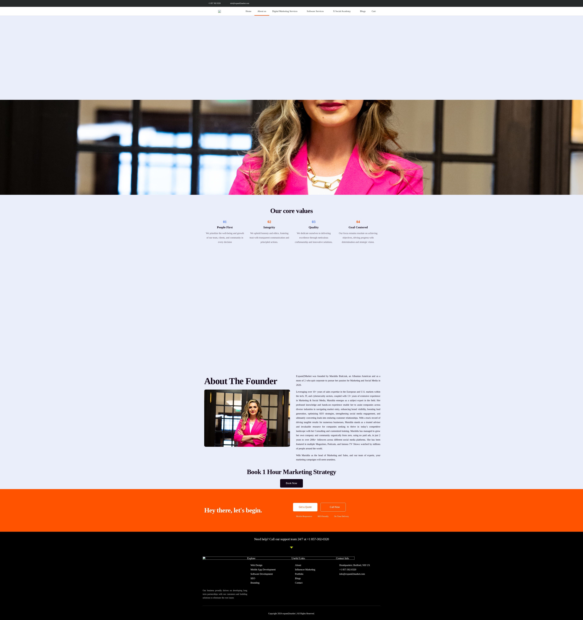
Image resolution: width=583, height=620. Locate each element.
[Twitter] (356, 3)
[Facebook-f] (349, 3)
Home (248, 11)
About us (261, 11)
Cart (374, 11)
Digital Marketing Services (284, 11)
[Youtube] (376, 3)
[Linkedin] (370, 3)
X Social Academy (342, 11)
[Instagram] (363, 3)
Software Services (315, 11)
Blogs (363, 11)
